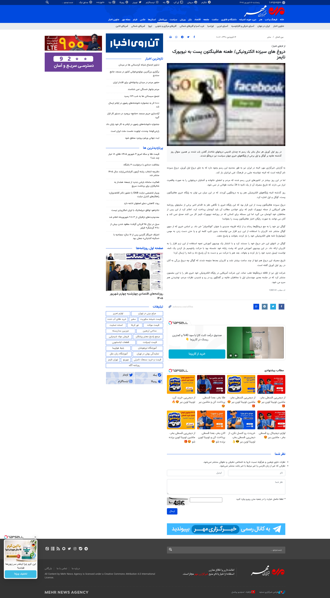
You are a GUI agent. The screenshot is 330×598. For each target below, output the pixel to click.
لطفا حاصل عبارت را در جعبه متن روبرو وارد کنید (260, 499)
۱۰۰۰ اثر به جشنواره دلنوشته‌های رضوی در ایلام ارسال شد (133, 105)
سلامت (215, 20)
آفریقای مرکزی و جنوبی (165, 26)
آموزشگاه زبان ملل (119, 354)
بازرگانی (48, 568)
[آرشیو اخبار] (52, 549)
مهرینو (126, 360)
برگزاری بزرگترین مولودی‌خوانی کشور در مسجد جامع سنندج (134, 73)
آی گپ (177, 2)
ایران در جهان (263, 26)
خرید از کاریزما (197, 354)
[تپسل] (170, 323)
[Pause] (230, 355)
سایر (269, 37)
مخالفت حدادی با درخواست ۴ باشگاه (141, 165)
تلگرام (204, 2)
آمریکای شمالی (138, 26)
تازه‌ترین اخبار (154, 58)
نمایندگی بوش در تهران (148, 354)
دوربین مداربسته (120, 331)
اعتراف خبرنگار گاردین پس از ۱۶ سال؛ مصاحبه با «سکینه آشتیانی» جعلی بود (136, 236)
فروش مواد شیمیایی (119, 337)
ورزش (182, 20)
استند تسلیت (116, 325)
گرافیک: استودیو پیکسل (241, 592)
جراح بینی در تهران (147, 313)
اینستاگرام (150, 2)
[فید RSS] (58, 549)
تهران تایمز (113, 360)
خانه (282, 20)
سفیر (133, 319)
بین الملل (279, 37)
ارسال (172, 511)
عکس (142, 20)
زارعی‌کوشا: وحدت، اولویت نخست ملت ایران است (135, 131)
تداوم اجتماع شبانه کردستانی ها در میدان (139, 65)
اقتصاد (197, 20)
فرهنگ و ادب (271, 20)
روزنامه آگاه (134, 365)
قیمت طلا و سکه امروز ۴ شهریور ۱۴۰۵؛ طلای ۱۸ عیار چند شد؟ (133, 156)
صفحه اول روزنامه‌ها (149, 248)
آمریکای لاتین (122, 26)
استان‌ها (152, 20)
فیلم (135, 20)
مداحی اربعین (150, 331)
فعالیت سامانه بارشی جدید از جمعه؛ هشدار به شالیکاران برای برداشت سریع (136, 184)
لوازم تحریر (118, 313)
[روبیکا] (63, 549)
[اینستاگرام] (75, 549)
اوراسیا (210, 26)
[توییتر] (69, 549)
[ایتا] (47, 549)
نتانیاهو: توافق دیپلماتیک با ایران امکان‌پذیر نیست (135, 210)
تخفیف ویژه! (20, 574)
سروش (190, 2)
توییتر (135, 2)
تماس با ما (62, 568)
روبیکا (122, 2)
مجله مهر (126, 20)
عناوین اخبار (278, 26)
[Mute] (236, 355)
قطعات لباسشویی (120, 342)
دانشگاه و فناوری (229, 20)
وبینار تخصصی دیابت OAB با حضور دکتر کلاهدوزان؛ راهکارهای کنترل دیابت (134, 195)
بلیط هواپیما (118, 348)
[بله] (80, 549)
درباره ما (76, 568)
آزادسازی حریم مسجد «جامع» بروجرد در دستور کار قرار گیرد (133, 115)
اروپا (150, 26)
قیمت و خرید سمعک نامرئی (147, 360)
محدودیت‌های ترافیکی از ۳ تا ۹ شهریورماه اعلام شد (134, 217)
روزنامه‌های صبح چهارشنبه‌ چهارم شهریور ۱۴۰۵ (135, 294)
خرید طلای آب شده (117, 319)
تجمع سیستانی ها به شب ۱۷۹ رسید (141, 96)
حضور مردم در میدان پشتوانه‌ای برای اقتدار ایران (136, 82)
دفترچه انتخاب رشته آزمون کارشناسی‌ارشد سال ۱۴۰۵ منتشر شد (133, 173)
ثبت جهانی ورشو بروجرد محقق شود (142, 138)
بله (164, 2)
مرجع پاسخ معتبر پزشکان (148, 337)
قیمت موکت (153, 325)
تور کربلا (135, 325)
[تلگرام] (86, 549)
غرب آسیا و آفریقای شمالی (192, 26)
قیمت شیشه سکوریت (150, 319)
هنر (260, 20)
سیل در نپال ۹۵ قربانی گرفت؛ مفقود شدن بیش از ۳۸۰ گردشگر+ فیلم (134, 226)
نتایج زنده (100, 2)
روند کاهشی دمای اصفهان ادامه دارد (141, 203)
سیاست (173, 20)
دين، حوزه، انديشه (247, 20)
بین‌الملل (163, 20)
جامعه (206, 20)
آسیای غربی (222, 26)
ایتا (110, 2)
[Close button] (35, 537)
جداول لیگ (84, 2)
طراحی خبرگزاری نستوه (268, 592)
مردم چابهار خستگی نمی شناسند (143, 89)
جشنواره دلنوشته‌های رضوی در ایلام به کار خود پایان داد (132, 124)
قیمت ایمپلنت (150, 342)
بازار (190, 20)
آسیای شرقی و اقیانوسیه (242, 26)
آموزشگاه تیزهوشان (147, 348)
